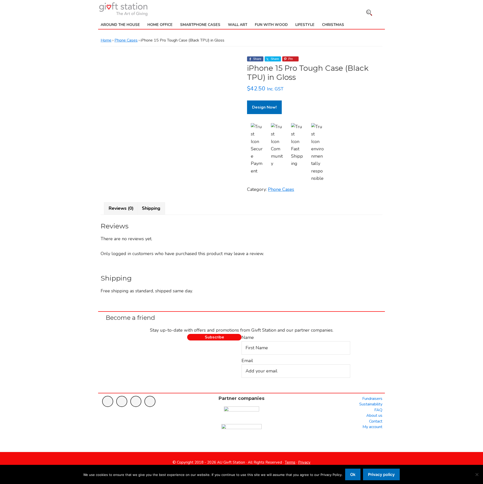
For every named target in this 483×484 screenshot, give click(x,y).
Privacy (304, 462)
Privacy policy (381, 474)
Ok (352, 474)
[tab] (121, 208)
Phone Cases (126, 40)
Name (248, 337)
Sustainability (370, 404)
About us (374, 415)
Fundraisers (372, 398)
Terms (290, 462)
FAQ (378, 410)
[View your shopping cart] (381, 12)
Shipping (151, 208)
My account (372, 427)
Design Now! (264, 107)
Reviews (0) (121, 208)
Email (247, 361)
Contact (375, 421)
